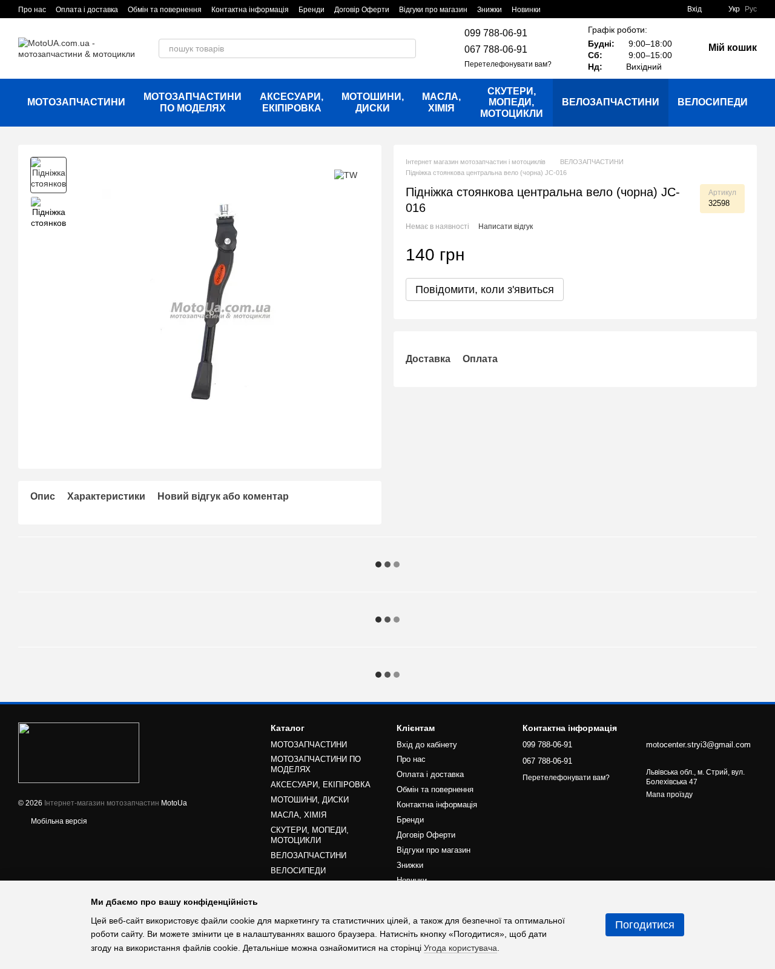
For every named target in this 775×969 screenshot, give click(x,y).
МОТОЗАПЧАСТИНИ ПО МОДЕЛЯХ (192, 102)
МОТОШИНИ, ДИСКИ (372, 102)
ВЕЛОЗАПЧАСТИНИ (610, 102)
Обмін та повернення (165, 9)
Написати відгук (505, 226)
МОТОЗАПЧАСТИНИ (76, 102)
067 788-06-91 (495, 49)
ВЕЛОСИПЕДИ (713, 102)
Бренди (311, 9)
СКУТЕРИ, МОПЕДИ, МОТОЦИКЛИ (511, 102)
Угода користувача (460, 948)
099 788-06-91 (495, 33)
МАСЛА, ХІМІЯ (441, 102)
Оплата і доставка (87, 9)
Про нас (32, 9)
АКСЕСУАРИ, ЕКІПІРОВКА (291, 102)
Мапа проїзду (669, 794)
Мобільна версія (58, 821)
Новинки (526, 9)
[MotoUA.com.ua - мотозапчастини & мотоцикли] (78, 752)
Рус (751, 9)
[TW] (345, 175)
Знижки (489, 9)
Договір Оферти (361, 9)
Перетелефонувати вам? (508, 64)
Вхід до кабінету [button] (427, 744)
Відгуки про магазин (433, 9)
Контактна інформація (250, 9)
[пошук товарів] (406, 48)
